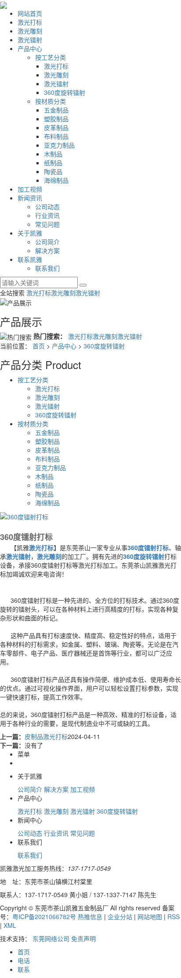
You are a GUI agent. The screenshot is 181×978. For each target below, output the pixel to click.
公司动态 (47, 206)
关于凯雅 (30, 232)
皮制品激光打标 (46, 736)
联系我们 (47, 268)
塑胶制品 (56, 118)
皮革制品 (56, 127)
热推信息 (90, 916)
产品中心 (30, 48)
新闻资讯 (30, 197)
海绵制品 (56, 180)
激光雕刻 (30, 30)
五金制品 (56, 109)
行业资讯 (47, 215)
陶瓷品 (53, 171)
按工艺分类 (50, 57)
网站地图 (150, 916)
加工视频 (30, 189)
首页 (39, 345)
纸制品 (53, 162)
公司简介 (47, 241)
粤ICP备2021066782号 (44, 916)
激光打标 (30, 22)
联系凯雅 (30, 259)
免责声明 (83, 938)
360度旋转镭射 (64, 92)
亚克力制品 (59, 145)
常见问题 (47, 224)
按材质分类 (50, 101)
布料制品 (56, 136)
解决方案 (47, 250)
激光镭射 (30, 39)
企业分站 (120, 916)
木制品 (53, 153)
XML (10, 925)
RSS (173, 916)
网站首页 (30, 13)
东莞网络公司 (51, 938)
